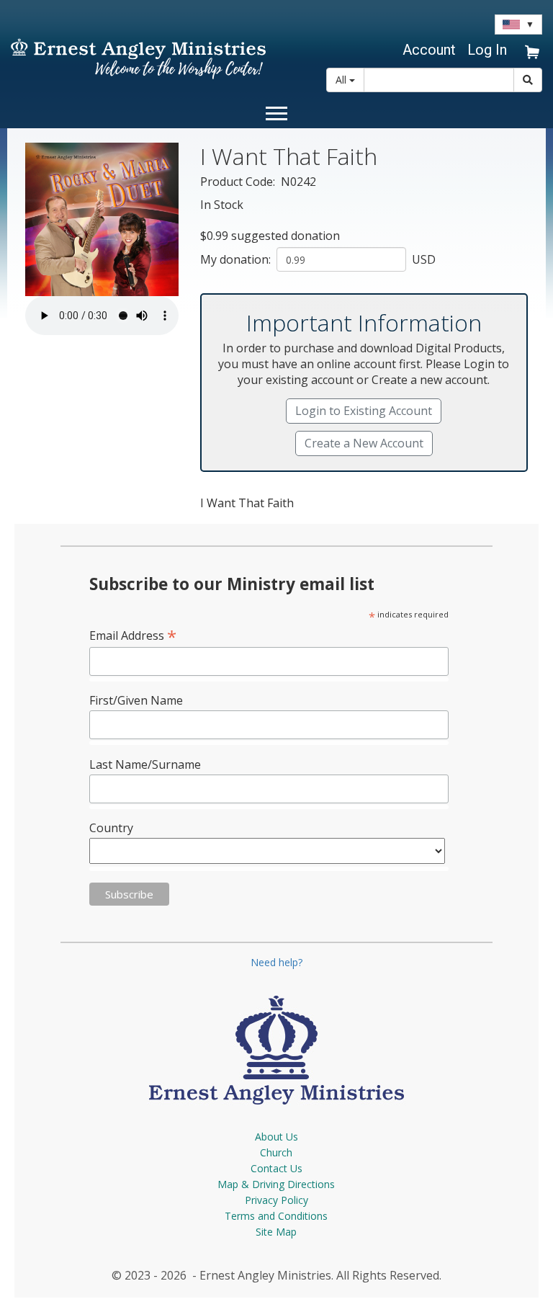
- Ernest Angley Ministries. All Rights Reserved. (315, 1275)
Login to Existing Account (363, 410)
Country (111, 828)
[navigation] (427, 50)
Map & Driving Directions (276, 1184)
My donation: (237, 259)
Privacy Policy (276, 1200)
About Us (276, 1136)
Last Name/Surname (145, 764)
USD (422, 259)
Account (429, 49)
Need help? (276, 962)
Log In (487, 49)
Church (276, 1152)
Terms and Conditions (276, 1216)
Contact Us (276, 1168)
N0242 (298, 181)
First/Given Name (136, 700)
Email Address (132, 635)
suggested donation (285, 236)
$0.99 (214, 236)
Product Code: (239, 181)
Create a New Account (364, 443)
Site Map (276, 1232)
